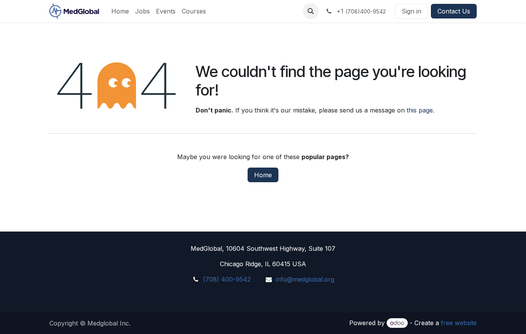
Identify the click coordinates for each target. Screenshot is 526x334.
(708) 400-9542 (227, 279)
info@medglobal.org (305, 279)
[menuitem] (120, 11)
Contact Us (453, 11)
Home (263, 175)
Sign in (411, 11)
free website (459, 323)
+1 (360, 11)
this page (420, 110)
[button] (311, 11)
